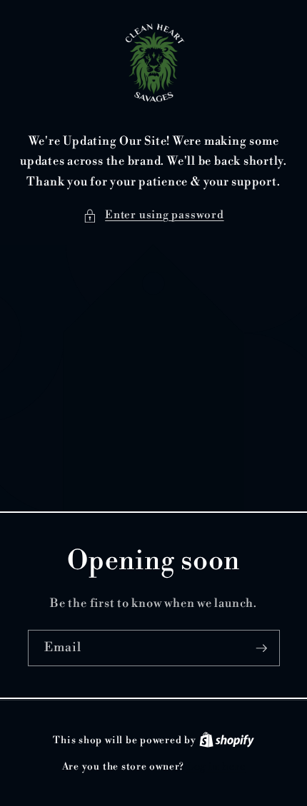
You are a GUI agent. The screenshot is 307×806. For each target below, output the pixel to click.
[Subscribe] (261, 648)
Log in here (216, 766)
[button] (153, 215)
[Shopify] (226, 740)
